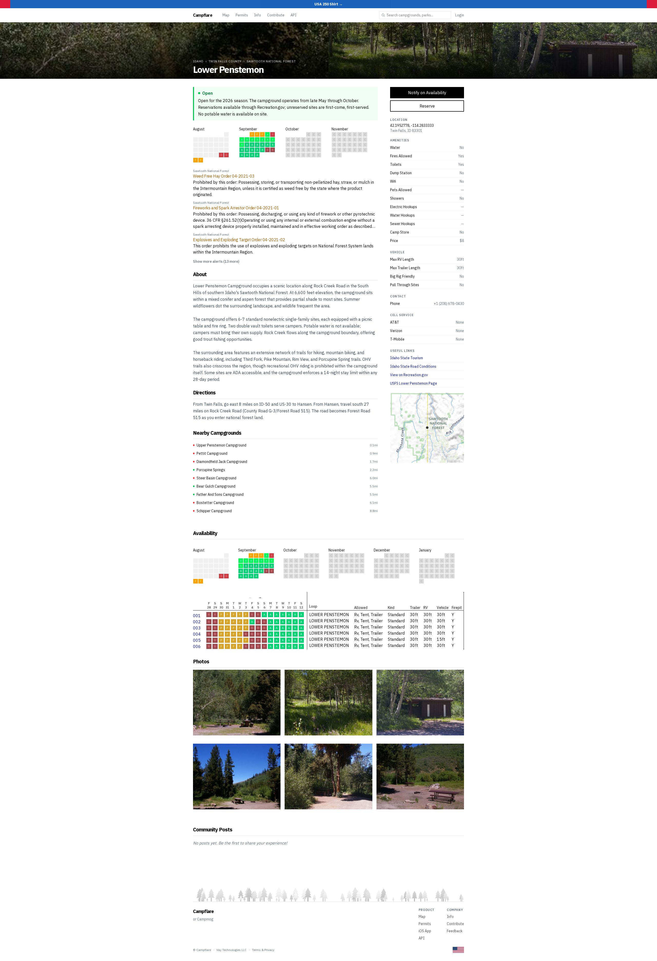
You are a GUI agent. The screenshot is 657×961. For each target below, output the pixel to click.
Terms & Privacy (263, 950)
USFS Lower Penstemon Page (413, 383)
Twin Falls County (225, 61)
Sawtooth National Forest (271, 61)
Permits (242, 15)
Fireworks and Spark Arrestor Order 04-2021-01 (236, 207)
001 (197, 615)
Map (226, 15)
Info (257, 15)
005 (197, 640)
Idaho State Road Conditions (413, 366)
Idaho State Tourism (406, 358)
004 (197, 634)
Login (459, 15)
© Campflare (202, 950)
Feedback (454, 931)
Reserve (427, 106)
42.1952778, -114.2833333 (412, 125)
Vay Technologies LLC (231, 950)
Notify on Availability (427, 92)
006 (197, 646)
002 (197, 621)
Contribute (275, 15)
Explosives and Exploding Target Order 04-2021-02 (239, 239)
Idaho (198, 61)
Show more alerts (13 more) (216, 261)
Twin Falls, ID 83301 (406, 130)
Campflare (202, 15)
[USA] (458, 950)
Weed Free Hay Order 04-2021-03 (224, 176)
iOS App (425, 931)
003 (197, 627)
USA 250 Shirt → (328, 4)
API (293, 15)
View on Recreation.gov (409, 375)
